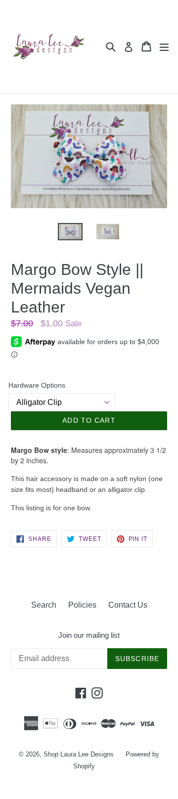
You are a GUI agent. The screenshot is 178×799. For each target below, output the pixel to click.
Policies (82, 605)
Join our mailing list (89, 635)
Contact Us (127, 605)
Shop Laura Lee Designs (79, 754)
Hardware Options (36, 385)
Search (43, 605)
